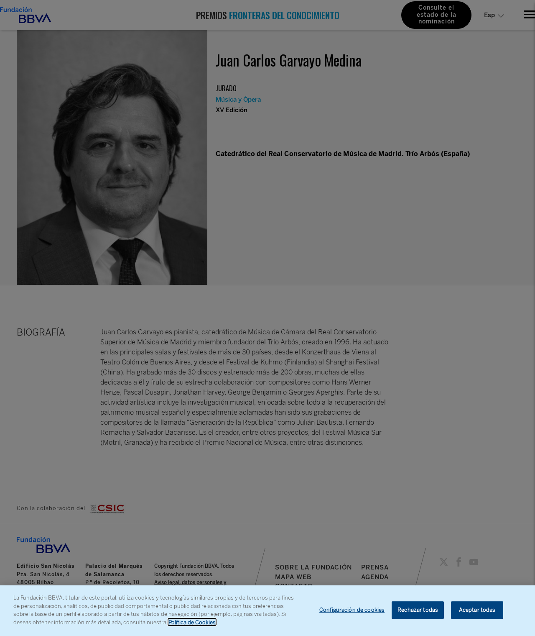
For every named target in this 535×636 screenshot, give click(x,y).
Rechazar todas (417, 610)
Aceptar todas (477, 610)
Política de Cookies (192, 622)
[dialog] (267, 610)
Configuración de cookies (352, 610)
